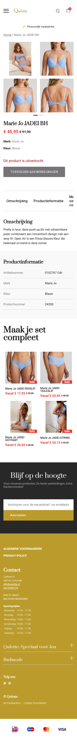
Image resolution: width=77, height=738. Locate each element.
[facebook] (4, 684)
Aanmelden (18, 515)
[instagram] (9, 684)
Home (7, 35)
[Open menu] (6, 11)
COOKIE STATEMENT (35, 703)
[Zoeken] (57, 11)
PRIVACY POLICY (15, 556)
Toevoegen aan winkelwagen (34, 172)
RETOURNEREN (11, 703)
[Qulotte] (20, 10)
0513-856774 (10, 587)
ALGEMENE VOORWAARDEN (22, 549)
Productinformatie (48, 201)
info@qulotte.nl (11, 584)
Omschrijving (17, 201)
